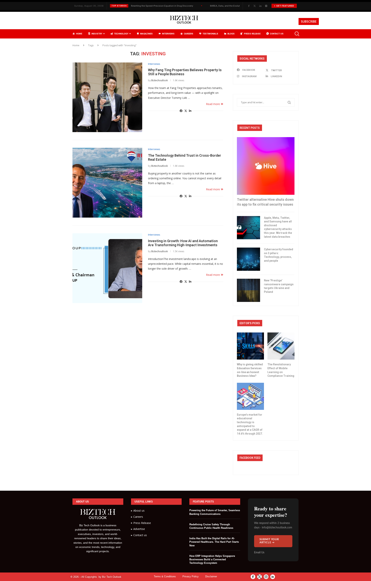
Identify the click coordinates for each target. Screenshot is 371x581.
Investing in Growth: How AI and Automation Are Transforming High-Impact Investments (183, 243)
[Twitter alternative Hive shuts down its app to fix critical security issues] (265, 166)
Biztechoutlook (159, 80)
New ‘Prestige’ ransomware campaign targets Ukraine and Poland (279, 286)
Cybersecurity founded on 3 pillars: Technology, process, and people (278, 255)
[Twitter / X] (254, 6)
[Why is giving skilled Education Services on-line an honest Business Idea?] (250, 346)
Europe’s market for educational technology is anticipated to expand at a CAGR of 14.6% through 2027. (250, 424)
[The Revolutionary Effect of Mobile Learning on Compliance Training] (280, 346)
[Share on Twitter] (185, 111)
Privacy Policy (190, 576)
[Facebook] (248, 6)
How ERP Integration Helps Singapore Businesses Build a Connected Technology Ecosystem (212, 559)
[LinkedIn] (260, 6)
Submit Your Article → (269, 541)
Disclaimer (211, 576)
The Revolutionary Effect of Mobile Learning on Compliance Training (280, 370)
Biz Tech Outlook (111, 576)
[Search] (297, 33)
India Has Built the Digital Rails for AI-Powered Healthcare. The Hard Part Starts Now (214, 542)
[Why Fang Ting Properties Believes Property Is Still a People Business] (107, 97)
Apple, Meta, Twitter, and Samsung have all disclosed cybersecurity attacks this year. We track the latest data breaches (278, 227)
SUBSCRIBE (309, 21)
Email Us (259, 552)
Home (75, 45)
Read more (213, 104)
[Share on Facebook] (181, 111)
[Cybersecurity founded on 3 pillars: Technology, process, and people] (248, 259)
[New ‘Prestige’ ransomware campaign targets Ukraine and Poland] (248, 290)
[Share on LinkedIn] (190, 111)
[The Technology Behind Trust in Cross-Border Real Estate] (107, 183)
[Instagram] (266, 6)
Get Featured (285, 6)
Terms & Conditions (165, 576)
